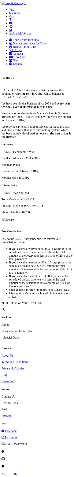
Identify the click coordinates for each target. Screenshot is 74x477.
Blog (16, 60)
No (3, 473)
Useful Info (8, 381)
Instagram (10, 437)
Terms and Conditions (15, 362)
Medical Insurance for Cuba (29, 43)
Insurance (15, 13)
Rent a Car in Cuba (24, 46)
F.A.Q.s (16, 50)
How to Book (10, 403)
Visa (11, 9)
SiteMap (7, 415)
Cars (12, 16)
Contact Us (8, 396)
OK (15, 473)
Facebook (10, 431)
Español (17, 63)
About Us (19, 57)
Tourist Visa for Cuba (25, 40)
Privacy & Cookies (13, 368)
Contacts (17, 53)
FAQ (5, 409)
